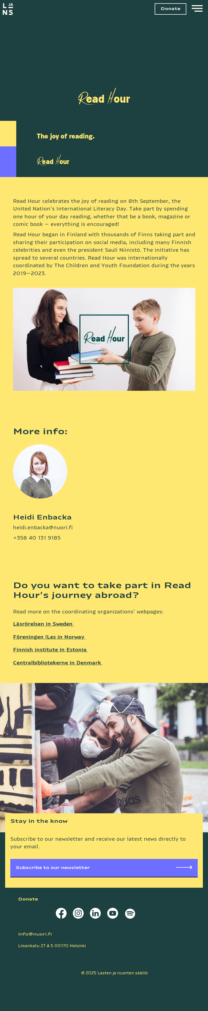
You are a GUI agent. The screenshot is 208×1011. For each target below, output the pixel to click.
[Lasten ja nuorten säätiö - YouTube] (112, 914)
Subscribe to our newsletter (53, 868)
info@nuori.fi (35, 934)
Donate (170, 9)
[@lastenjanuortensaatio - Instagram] (78, 914)
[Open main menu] (197, 9)
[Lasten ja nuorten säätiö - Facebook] (61, 914)
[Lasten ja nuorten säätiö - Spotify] (129, 914)
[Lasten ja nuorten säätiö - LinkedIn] (95, 914)
